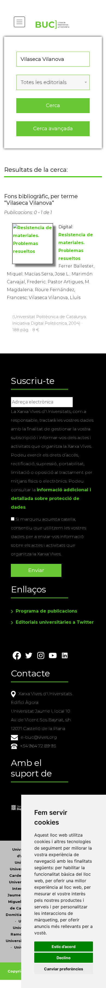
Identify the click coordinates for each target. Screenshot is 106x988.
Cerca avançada (53, 128)
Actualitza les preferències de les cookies (50, 3)
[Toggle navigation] (19, 22)
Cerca (53, 105)
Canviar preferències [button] (63, 969)
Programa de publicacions (46, 611)
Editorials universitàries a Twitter (55, 622)
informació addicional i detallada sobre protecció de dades (51, 498)
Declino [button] (64, 957)
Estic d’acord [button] (64, 946)
